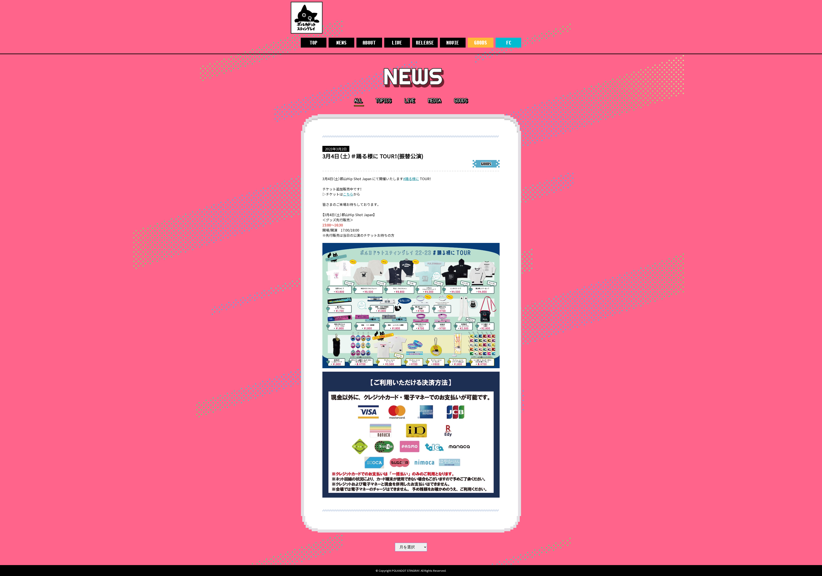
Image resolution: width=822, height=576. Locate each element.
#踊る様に (411, 178)
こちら (348, 194)
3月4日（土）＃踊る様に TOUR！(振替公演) (372, 156)
